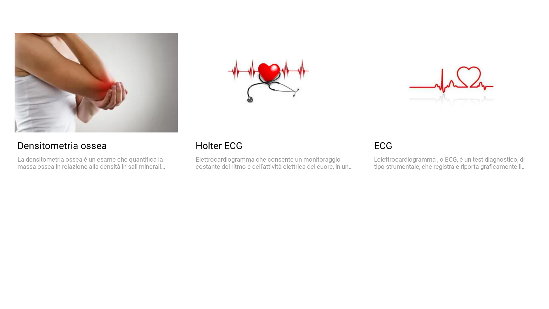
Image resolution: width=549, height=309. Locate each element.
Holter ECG (219, 145)
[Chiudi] (11, 9)
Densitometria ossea (62, 145)
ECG (383, 145)
